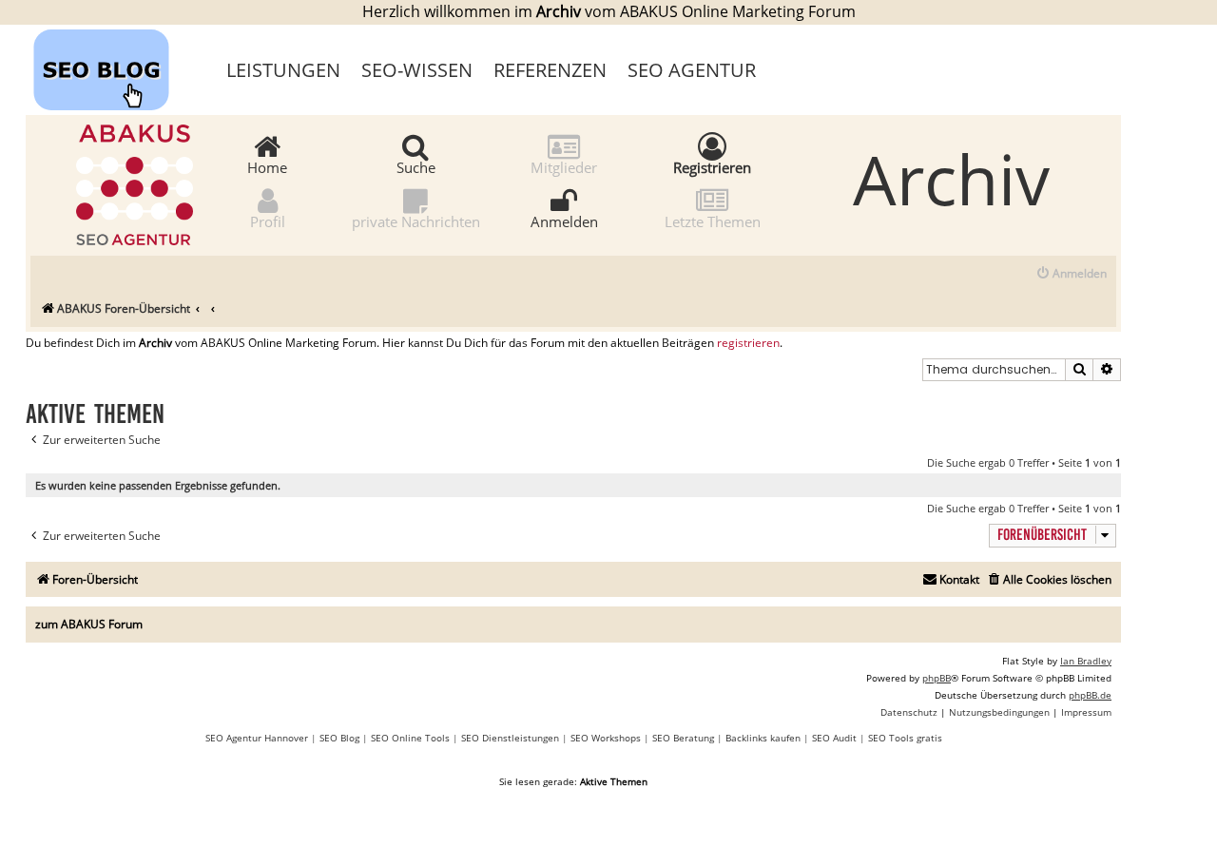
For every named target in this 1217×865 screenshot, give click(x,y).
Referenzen (550, 70)
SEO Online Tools (410, 737)
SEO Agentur (692, 70)
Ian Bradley (1085, 660)
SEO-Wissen (417, 70)
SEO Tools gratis (905, 737)
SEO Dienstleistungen (510, 737)
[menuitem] (1071, 274)
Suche (415, 166)
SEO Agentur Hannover (256, 737)
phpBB (936, 677)
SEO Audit (834, 737)
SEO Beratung (683, 737)
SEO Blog (339, 737)
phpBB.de (1090, 695)
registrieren (748, 343)
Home (267, 166)
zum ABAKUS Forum (89, 624)
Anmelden (564, 220)
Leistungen (283, 70)
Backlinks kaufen (763, 737)
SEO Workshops (605, 737)
